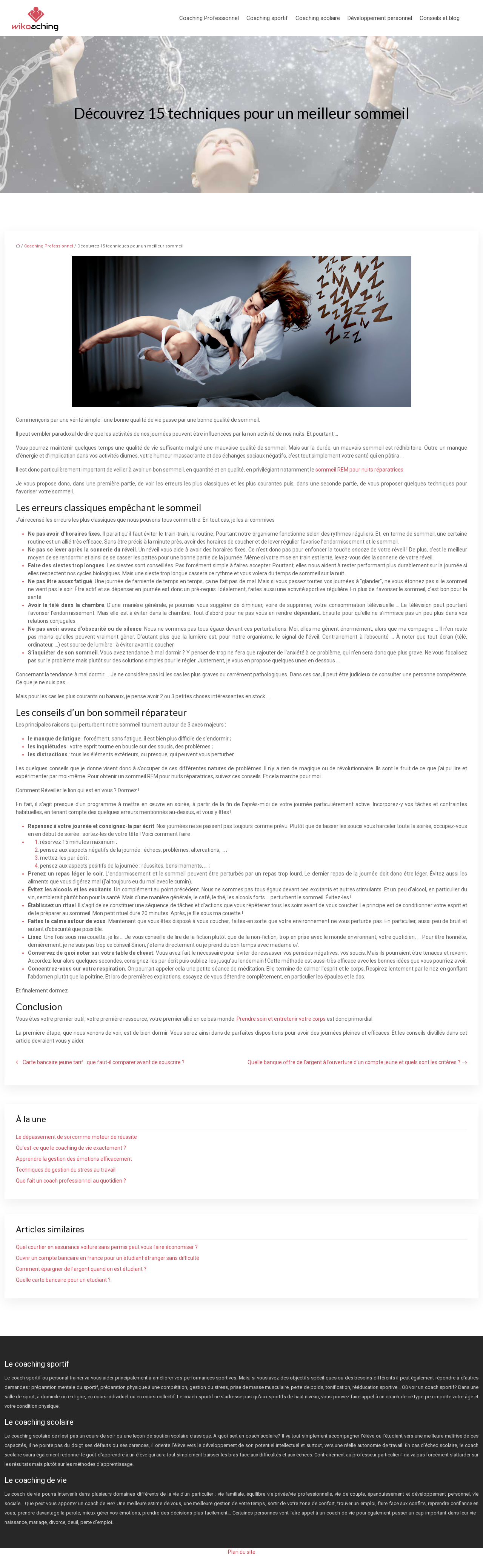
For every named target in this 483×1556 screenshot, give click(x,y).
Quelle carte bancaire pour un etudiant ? (63, 1280)
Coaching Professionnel (209, 18)
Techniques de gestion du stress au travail (65, 1170)
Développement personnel (380, 18)
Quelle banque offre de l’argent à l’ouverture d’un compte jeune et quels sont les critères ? (354, 1062)
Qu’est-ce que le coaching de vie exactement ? (71, 1148)
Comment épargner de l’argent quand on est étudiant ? (81, 1269)
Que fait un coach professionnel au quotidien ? (71, 1181)
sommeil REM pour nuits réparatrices (359, 470)
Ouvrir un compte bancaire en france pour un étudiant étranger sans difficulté (107, 1258)
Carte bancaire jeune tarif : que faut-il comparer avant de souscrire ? (104, 1062)
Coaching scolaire (317, 18)
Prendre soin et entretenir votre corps (281, 1019)
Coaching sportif (267, 18)
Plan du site (241, 1552)
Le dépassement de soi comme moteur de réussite (76, 1137)
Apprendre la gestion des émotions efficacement (74, 1159)
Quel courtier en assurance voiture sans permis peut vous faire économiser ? (107, 1247)
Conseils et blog (440, 18)
